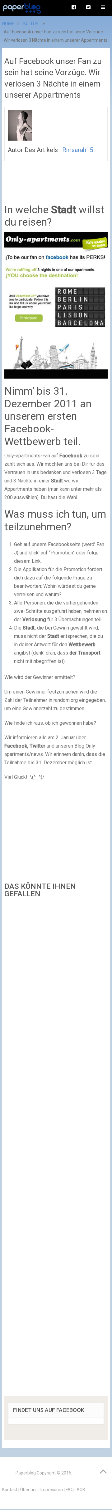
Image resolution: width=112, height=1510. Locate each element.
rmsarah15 (77, 150)
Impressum (51, 1489)
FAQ (70, 1489)
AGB (81, 1489)
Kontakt (9, 1489)
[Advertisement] (56, 1149)
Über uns (29, 1489)
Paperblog (26, 1472)
